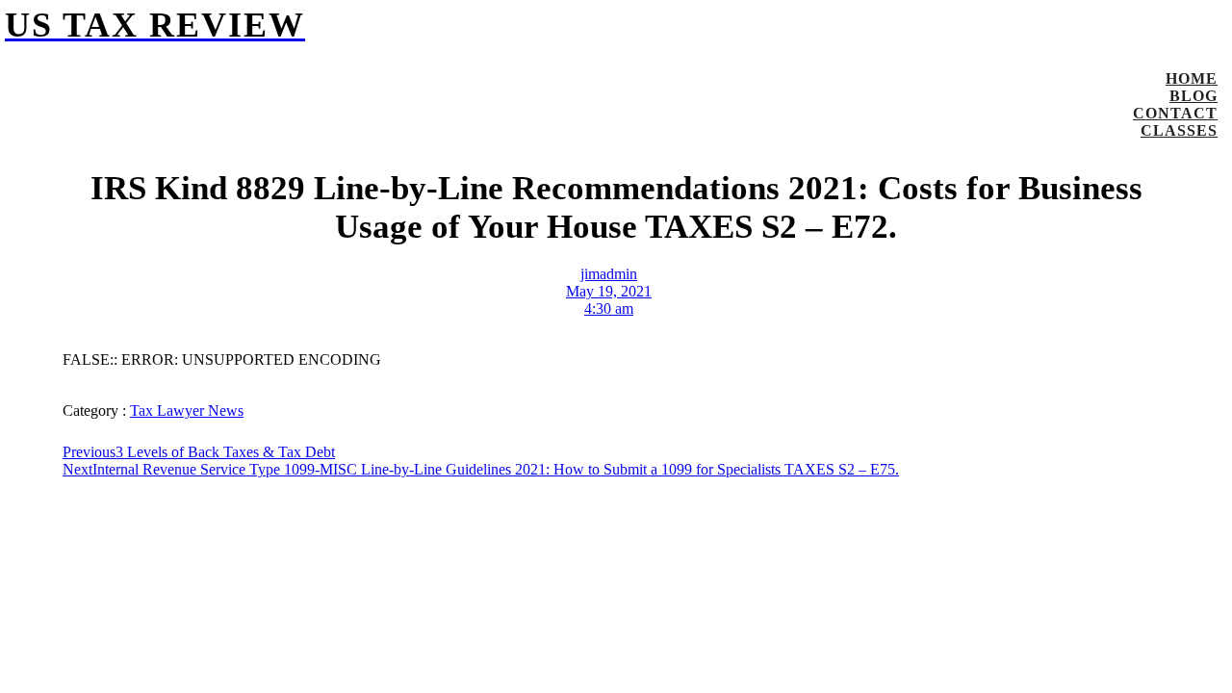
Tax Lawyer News (187, 410)
